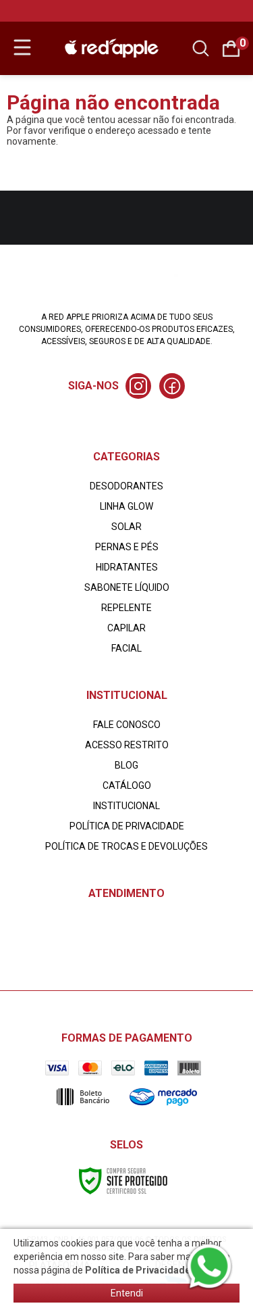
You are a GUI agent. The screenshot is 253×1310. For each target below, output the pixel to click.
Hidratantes (127, 567)
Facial (126, 648)
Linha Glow (126, 506)
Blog (126, 765)
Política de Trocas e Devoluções (126, 846)
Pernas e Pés (127, 546)
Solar (126, 526)
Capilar (126, 628)
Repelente (126, 607)
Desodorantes (126, 486)
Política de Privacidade (126, 826)
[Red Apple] (112, 47)
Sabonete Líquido (126, 587)
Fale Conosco (127, 724)
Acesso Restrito (127, 744)
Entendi (127, 1293)
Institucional (126, 805)
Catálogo (127, 785)
